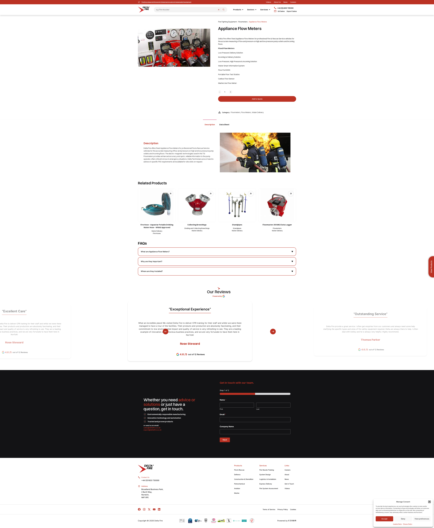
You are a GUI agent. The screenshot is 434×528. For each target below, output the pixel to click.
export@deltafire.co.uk (152, 430)
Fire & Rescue (239, 470)
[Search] (223, 9)
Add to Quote (257, 99)
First (221, 409)
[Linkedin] (159, 509)
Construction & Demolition (243, 479)
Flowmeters (243, 22)
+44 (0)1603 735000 (150, 480)
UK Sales (281, 11)
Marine (236, 493)
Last (257, 409)
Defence (237, 474)
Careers (287, 470)
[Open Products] (243, 9)
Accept (384, 519)
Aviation (237, 488)
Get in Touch (289, 484)
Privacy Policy (407, 524)
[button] (429, 502)
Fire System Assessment (268, 488)
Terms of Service (269, 509)
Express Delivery (265, 484)
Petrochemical (239, 484)
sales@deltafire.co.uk (152, 428)
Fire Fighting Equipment (227, 22)
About (287, 474)
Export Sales (292, 11)
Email (223, 414)
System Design (265, 474)
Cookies (293, 509)
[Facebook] (139, 509)
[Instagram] (144, 509)
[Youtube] (154, 509)
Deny (403, 519)
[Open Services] (269, 9)
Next (225, 440)
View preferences (422, 519)
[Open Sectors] (256, 9)
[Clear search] (218, 9)
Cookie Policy (397, 524)
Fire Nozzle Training (266, 470)
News (287, 479)
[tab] (210, 124)
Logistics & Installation (267, 479)
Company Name (227, 426)
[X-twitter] (149, 509)
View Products (431, 267)
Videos (287, 488)
